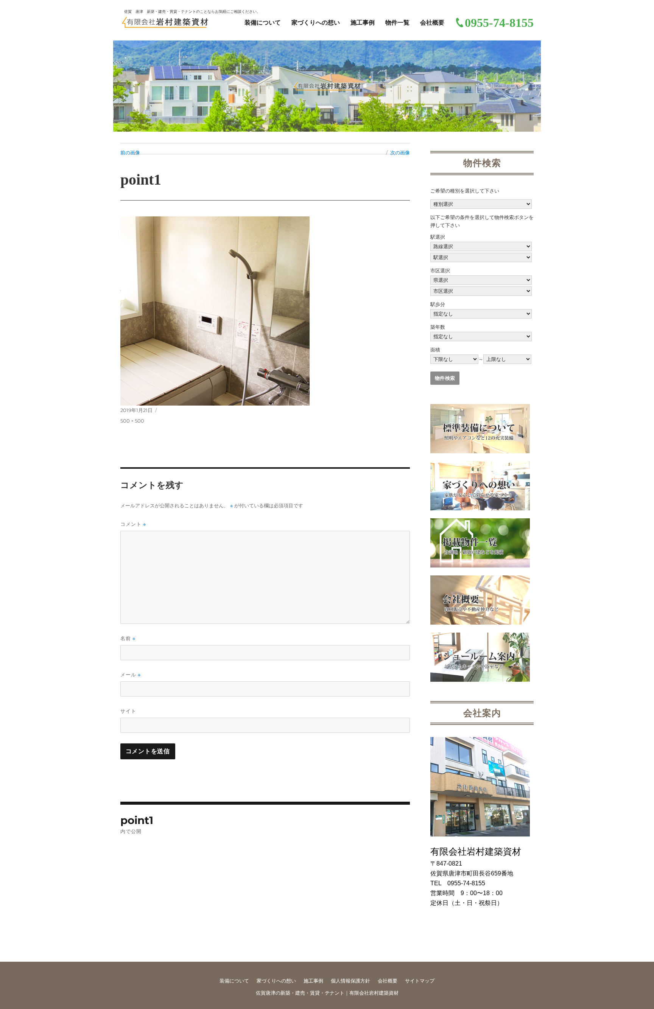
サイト (128, 711)
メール (130, 675)
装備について (262, 22)
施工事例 (362, 22)
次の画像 (400, 152)
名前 (127, 638)
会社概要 (432, 22)
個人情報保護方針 (350, 981)
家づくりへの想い (315, 22)
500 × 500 (132, 421)
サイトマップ (419, 981)
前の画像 (130, 152)
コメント (133, 524)
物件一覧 (397, 22)
